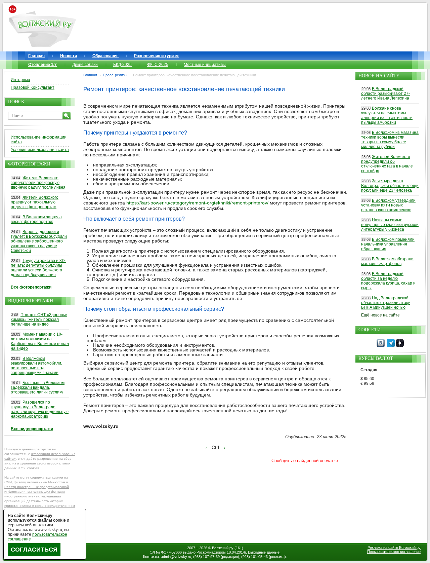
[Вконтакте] (381, 345)
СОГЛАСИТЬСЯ (34, 549)
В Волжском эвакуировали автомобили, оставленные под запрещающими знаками (36, 365)
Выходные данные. (264, 552)
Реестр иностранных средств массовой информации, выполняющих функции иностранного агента (36, 491)
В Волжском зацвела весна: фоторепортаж (36, 219)
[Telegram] (391, 345)
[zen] (400, 345)
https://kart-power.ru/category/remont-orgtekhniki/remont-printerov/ (197, 202)
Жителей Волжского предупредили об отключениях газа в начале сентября (387, 163)
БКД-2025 (122, 64)
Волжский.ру (222, 548)
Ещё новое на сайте (380, 315)
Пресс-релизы (115, 75)
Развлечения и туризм (156, 55)
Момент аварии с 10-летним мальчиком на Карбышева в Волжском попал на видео (40, 341)
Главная (36, 55)
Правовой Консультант (32, 87)
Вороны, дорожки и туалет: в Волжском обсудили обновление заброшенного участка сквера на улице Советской (39, 241)
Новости (68, 55)
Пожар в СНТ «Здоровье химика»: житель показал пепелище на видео (39, 319)
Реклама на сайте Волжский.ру (394, 548)
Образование (105, 55)
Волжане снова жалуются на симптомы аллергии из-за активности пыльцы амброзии (387, 115)
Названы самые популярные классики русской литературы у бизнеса (390, 225)
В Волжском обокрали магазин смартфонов (387, 261)
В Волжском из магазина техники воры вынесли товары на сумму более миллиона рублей (390, 139)
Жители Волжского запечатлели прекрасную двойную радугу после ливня (38, 183)
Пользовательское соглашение (394, 552)
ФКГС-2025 (157, 64)
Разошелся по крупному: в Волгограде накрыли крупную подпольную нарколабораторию (40, 409)
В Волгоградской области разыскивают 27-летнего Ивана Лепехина (385, 93)
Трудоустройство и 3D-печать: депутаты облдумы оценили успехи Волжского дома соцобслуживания (38, 267)
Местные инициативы (205, 64)
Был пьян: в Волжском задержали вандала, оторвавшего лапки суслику (37, 387)
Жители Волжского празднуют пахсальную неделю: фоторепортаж (34, 202)
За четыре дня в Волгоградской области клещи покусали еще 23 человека (390, 186)
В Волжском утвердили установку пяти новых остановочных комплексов (388, 205)
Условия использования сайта (40, 149)
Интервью (20, 79)
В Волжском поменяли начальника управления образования (388, 244)
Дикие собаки (85, 64)
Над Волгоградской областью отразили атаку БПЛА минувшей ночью (385, 303)
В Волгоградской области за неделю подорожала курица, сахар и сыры (388, 280)
